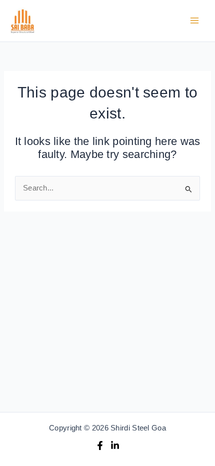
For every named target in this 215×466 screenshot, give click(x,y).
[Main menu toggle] (194, 21)
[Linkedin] (115, 445)
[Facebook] (100, 445)
